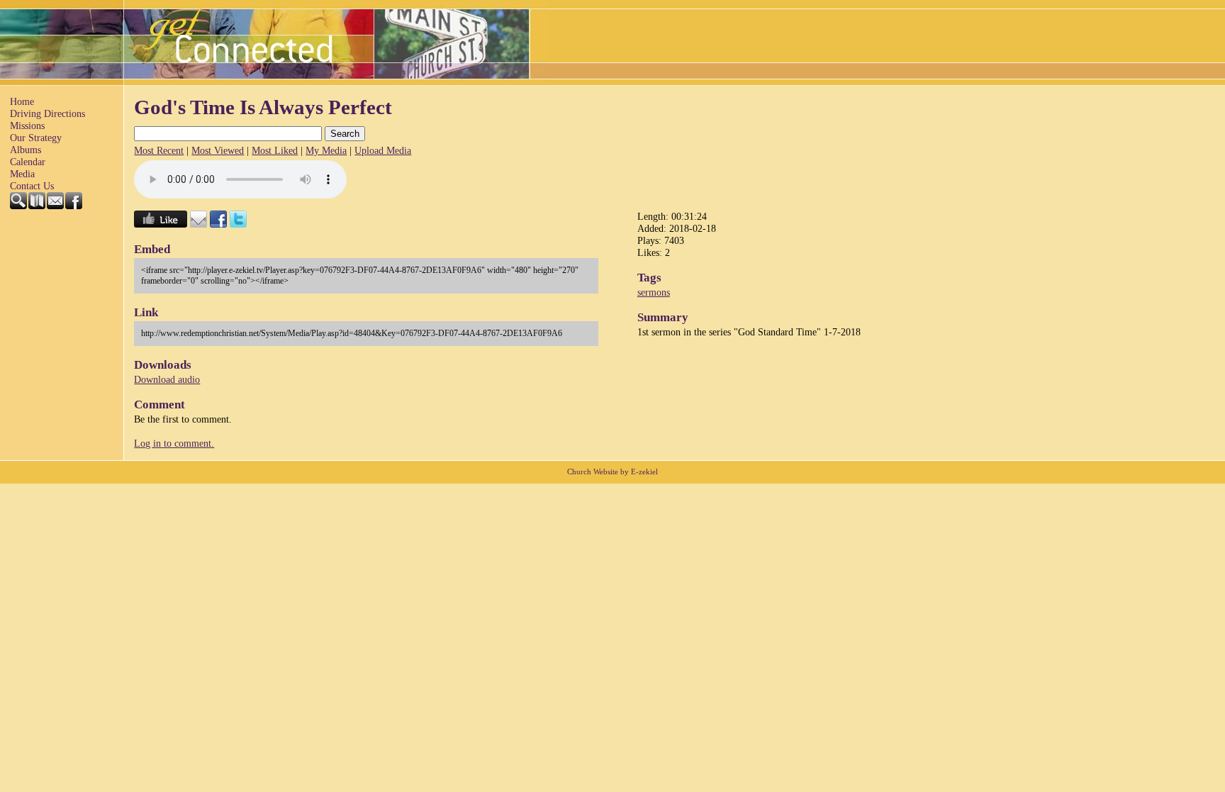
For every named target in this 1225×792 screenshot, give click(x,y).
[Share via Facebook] (218, 224)
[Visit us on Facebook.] (74, 205)
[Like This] (160, 224)
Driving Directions (47, 113)
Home (22, 101)
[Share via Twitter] (238, 224)
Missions (27, 125)
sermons (653, 292)
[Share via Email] (198, 224)
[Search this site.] (19, 205)
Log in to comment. (174, 443)
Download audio (167, 379)
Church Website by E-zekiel (612, 472)
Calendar (27, 161)
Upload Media (382, 150)
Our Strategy (36, 137)
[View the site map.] (37, 205)
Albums (25, 149)
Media (22, 173)
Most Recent (159, 150)
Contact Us (32, 185)
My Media (326, 150)
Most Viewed (217, 150)
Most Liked (275, 150)
